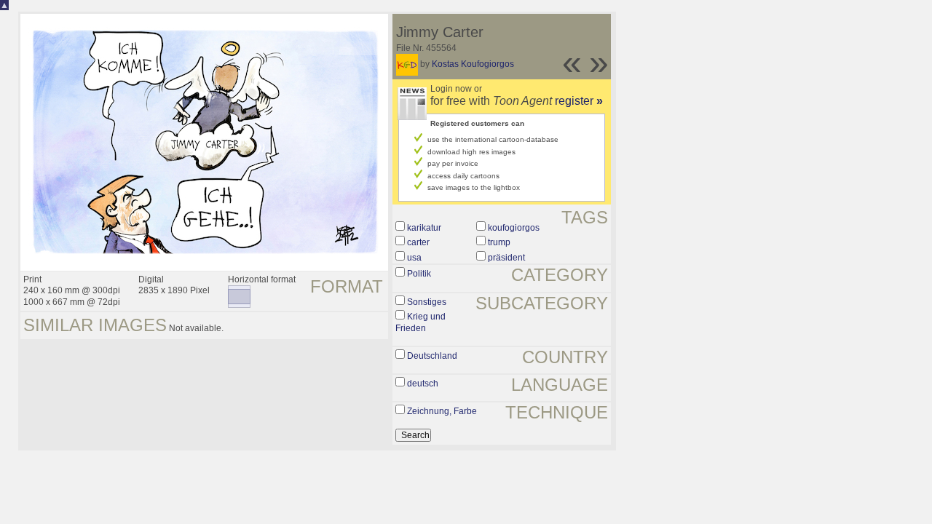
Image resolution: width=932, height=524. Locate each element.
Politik (419, 274)
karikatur (424, 228)
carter (418, 242)
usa (414, 258)
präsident (506, 258)
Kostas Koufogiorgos (473, 64)
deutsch (422, 383)
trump (499, 242)
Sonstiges (426, 302)
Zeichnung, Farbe (442, 411)
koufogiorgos (514, 228)
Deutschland (432, 356)
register (579, 101)
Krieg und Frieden (420, 322)
